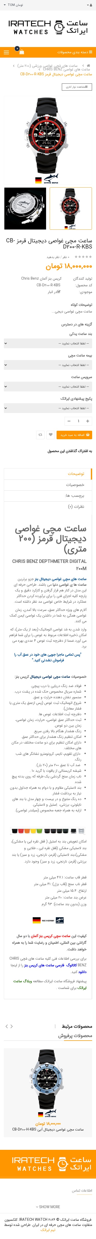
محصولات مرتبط (77, 1026)
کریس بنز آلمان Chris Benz (41, 278)
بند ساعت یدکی (80, 334)
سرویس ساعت (81, 377)
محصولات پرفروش (75, 1035)
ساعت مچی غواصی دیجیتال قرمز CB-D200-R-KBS (56, 74)
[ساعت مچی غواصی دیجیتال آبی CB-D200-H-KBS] (48, 1083)
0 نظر (66, 257)
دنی (56, 585)
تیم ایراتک (48, 1230)
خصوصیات (75, 485)
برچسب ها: (74, 495)
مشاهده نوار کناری (75, 87)
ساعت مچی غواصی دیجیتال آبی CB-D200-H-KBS (48, 1129)
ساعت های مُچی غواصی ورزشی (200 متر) (47, 66)
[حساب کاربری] (88, 5)
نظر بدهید (53, 257)
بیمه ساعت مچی (80, 355)
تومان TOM (14, 5)
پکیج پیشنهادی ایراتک (76, 398)
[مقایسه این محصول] (40, 435)
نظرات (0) (76, 506)
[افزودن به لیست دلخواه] (50, 435)
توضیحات (76, 474)
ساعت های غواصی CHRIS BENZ (66, 69)
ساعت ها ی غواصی (73, 585)
